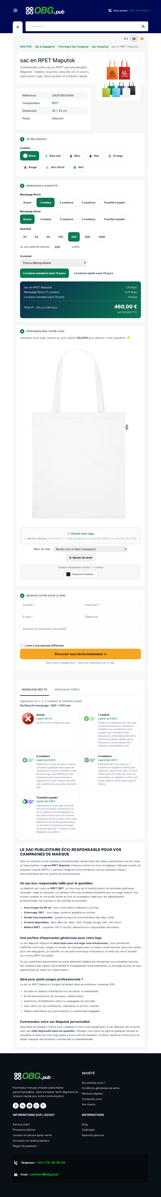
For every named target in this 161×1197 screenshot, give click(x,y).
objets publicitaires (51, 1087)
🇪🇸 (142, 38)
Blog (85, 1124)
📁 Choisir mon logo (80, 533)
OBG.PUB (26, 46)
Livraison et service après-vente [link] (32, 1135)
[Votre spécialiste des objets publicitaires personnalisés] (45, 10)
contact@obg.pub (44, 1174)
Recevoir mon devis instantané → (80, 654)
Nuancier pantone (93, 1135)
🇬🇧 (134, 38)
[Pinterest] (43, 1106)
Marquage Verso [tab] (67, 689)
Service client (21, 1124)
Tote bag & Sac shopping (73, 46)
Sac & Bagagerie (45, 46)
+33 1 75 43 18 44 (50, 1162)
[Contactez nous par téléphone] (110, 10)
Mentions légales (92, 1093)
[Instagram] (36, 1106)
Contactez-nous (92, 1099)
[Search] (143, 27)
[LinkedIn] (23, 1106)
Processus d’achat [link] (24, 1129)
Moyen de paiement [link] (25, 1146)
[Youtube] (29, 1106)
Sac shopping (100, 46)
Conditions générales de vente (100, 1088)
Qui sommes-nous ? (93, 1082)
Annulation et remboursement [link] (31, 1140)
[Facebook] (16, 1106)
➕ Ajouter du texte (80, 557)
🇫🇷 (126, 38)
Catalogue (88, 1129)
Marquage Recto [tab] (34, 689)
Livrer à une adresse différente (44, 645)
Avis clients (88, 1104)
